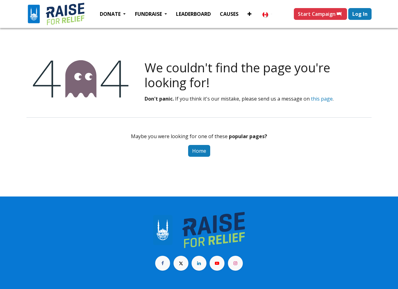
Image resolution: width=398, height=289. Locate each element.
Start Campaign (317, 14)
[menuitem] (112, 14)
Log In (360, 14)
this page (322, 98)
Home (199, 150)
